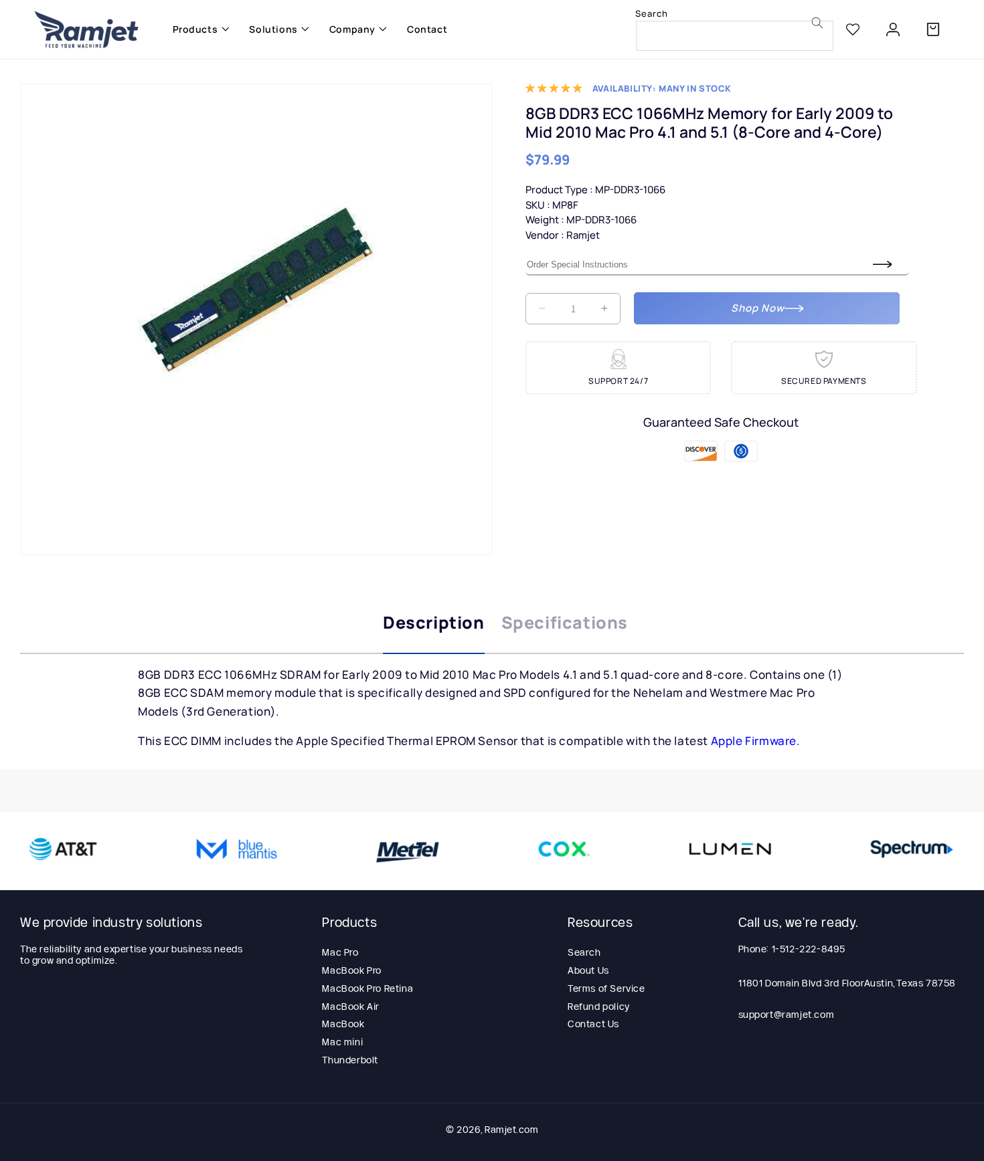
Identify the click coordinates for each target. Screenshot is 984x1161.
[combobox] (734, 36)
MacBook (343, 1024)
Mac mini (342, 1042)
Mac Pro (340, 952)
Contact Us (593, 1024)
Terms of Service (606, 988)
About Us (588, 970)
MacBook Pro (352, 970)
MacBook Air (351, 1006)
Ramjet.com (511, 1129)
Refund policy (599, 1006)
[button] (197, 29)
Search (584, 952)
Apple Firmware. (756, 740)
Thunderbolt (350, 1060)
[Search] (817, 22)
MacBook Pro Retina (367, 988)
